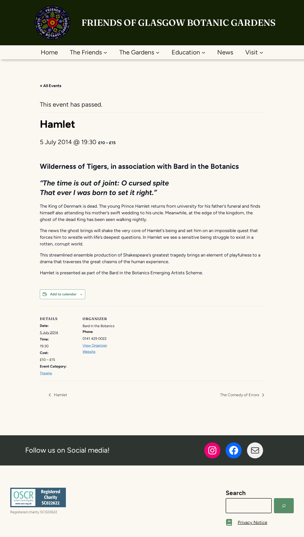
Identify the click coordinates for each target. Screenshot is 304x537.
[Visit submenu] (261, 52)
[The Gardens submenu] (158, 52)
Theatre (46, 373)
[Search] (284, 505)
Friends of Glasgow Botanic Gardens (178, 22)
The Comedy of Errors (240, 394)
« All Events (50, 85)
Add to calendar (63, 294)
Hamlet (60, 394)
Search (236, 493)
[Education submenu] (203, 52)
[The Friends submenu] (105, 52)
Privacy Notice (252, 522)
